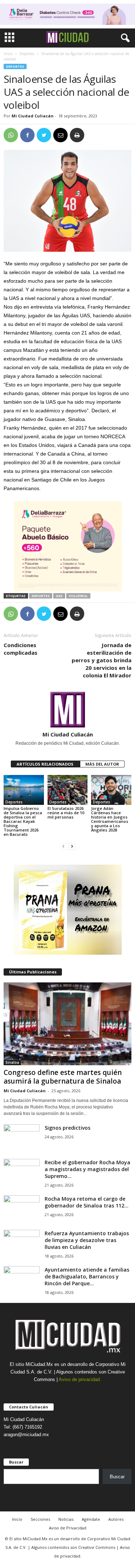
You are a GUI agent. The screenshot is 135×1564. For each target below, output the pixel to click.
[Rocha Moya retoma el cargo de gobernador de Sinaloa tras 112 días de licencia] (22, 1208)
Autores (115, 1519)
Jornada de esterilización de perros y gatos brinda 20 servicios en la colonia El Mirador (101, 660)
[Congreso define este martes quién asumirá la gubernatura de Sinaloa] (67, 1023)
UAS (59, 595)
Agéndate (91, 1519)
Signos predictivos (67, 1127)
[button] (124, 38)
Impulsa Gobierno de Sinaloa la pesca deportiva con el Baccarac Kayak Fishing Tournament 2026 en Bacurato (23, 821)
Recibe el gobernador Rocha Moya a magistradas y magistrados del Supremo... (87, 1169)
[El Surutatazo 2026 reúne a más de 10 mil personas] (68, 790)
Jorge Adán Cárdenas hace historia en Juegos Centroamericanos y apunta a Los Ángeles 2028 (109, 819)
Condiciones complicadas (20, 648)
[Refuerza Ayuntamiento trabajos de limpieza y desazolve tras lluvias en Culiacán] (22, 1243)
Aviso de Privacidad (67, 1528)
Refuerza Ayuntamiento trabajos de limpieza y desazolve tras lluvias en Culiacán (87, 1240)
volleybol (78, 595)
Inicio (8, 53)
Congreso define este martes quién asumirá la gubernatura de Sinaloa (63, 1077)
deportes (41, 595)
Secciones (40, 1519)
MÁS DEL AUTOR (102, 764)
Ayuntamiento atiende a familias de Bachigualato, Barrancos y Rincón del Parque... (87, 1276)
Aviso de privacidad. (80, 1379)
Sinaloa (12, 1062)
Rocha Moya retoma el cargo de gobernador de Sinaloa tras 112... (87, 1202)
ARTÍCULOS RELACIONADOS (46, 764)
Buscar (117, 1476)
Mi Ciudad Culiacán (33, 115)
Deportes (26, 53)
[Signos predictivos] (22, 1137)
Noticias (65, 1519)
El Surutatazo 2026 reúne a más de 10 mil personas (66, 813)
